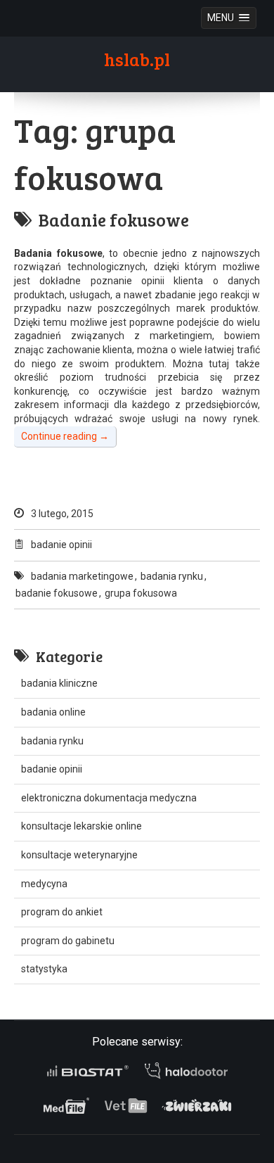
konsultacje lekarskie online (81, 826)
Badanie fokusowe (114, 219)
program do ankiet (62, 911)
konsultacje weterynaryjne (79, 854)
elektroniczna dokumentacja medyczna (109, 797)
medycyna (44, 883)
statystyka (44, 968)
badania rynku (172, 576)
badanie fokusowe (56, 593)
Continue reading (65, 436)
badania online (53, 712)
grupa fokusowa (141, 593)
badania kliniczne (59, 683)
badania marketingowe (82, 576)
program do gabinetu (68, 940)
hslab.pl (137, 59)
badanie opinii (61, 544)
